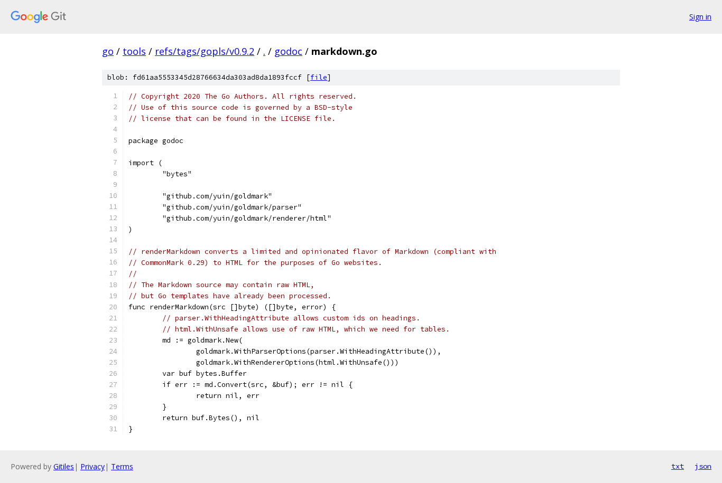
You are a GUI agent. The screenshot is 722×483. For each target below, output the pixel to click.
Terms (122, 466)
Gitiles (63, 466)
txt (677, 466)
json (703, 466)
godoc (288, 51)
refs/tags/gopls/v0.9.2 (204, 51)
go (108, 51)
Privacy (92, 466)
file (318, 77)
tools (134, 51)
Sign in (700, 17)
